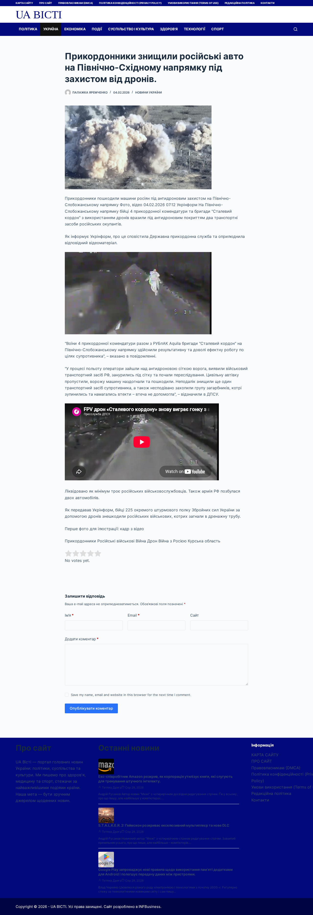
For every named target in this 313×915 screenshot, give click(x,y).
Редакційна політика (240, 2)
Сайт (194, 615)
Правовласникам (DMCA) (75, 2)
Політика (28, 29)
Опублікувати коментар (91, 708)
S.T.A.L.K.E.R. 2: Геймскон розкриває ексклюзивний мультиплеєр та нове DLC (163, 825)
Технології (194, 29)
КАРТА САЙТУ (24, 2)
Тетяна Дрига (112, 787)
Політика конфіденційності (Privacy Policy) (130, 2)
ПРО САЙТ (45, 2)
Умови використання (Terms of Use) (193, 2)
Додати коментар (82, 639)
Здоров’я (169, 29)
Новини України (148, 92)
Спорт (217, 29)
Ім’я (69, 615)
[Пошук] (295, 29)
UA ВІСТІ (39, 14)
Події (97, 29)
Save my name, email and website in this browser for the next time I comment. (131, 695)
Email (134, 615)
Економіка (75, 29)
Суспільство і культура (131, 29)
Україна (50, 29)
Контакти (267, 2)
